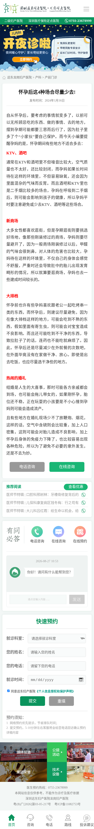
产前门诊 (51, 77)
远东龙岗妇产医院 (19, 77)
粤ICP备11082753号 (67, 804)
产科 (38, 77)
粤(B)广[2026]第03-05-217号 (32, 804)
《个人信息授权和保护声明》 (55, 691)
